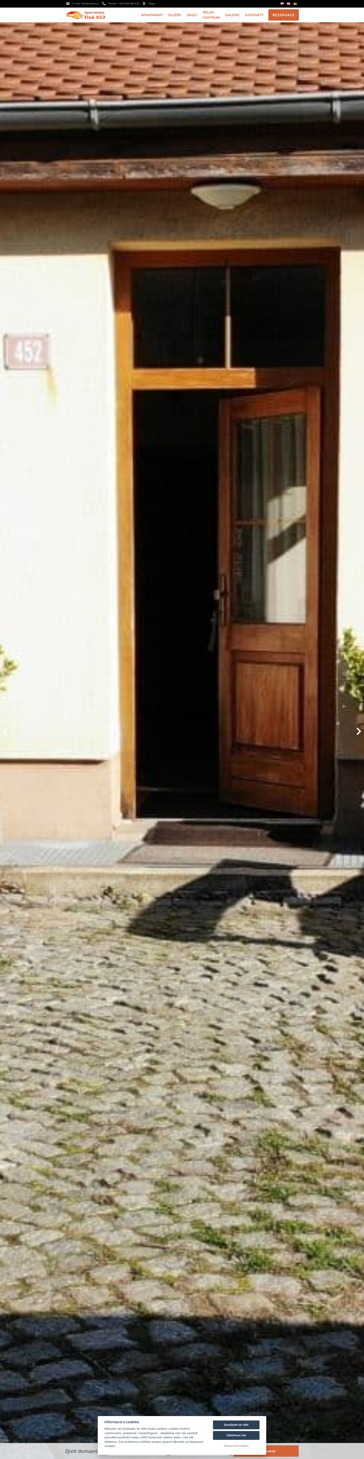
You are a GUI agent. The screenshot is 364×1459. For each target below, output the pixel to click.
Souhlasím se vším (236, 1424)
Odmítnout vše (236, 1435)
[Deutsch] (295, 4)
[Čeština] (282, 4)
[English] (289, 4)
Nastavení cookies (236, 1445)
